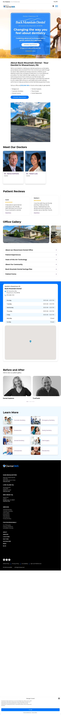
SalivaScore (7, 541)
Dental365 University (8, 528)
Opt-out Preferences (36, 563)
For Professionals (15, 1)
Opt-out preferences (27, 712)
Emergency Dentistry (48, 420)
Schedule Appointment (30, 44)
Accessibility (25, 563)
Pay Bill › (56, 1)
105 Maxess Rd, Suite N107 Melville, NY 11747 (7, 489)
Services (5, 534)
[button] (59, 698)
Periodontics (45, 450)
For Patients (6, 1)
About (5, 532)
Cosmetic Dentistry (19, 420)
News (4, 543)
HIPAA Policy (6, 563)
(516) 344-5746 (6, 481)
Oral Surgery (45, 440)
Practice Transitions (8, 526)
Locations (6, 536)
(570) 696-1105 (36, 48)
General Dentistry (19, 440)
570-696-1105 (10, 295)
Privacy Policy (34, 712)
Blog (4, 546)
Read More (8, 212)
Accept (30, 709)
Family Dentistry (47, 430)
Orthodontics (18, 450)
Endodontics (17, 430)
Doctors (6, 539)
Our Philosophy (7, 525)
